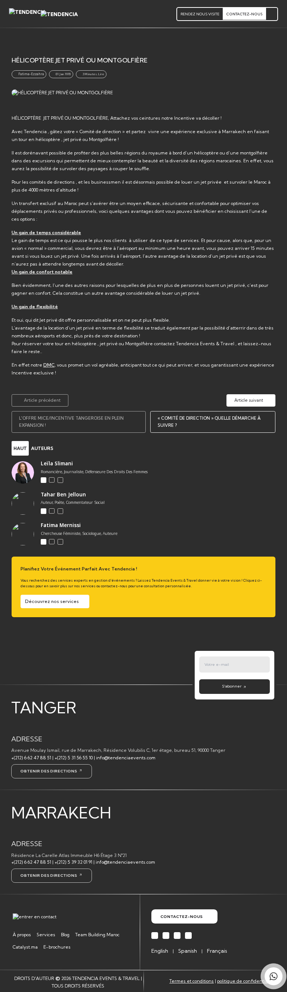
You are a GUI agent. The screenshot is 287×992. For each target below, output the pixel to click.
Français (217, 950)
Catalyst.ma (25, 947)
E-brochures (57, 947)
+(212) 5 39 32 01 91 (73, 862)
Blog (65, 934)
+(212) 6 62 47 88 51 (31, 757)
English (159, 950)
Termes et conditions (191, 981)
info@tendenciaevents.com (125, 757)
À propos (22, 934)
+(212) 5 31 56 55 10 (74, 757)
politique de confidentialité (245, 981)
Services (46, 934)
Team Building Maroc (97, 934)
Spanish (187, 950)
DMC (49, 365)
